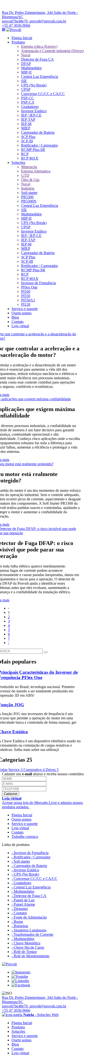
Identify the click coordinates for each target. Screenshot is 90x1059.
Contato (18, 322)
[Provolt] (13, 30)
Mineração (29, 167)
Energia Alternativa (35, 171)
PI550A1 (28, 300)
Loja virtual (20, 326)
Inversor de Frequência (38, 283)
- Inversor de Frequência (30, 853)
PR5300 (27, 197)
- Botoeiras (20, 926)
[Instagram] (21, 972)
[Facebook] (21, 985)
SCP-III (27, 141)
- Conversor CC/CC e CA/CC (34, 879)
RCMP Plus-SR (33, 150)
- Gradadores (21, 883)
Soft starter (29, 193)
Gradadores (30, 107)
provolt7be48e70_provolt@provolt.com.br (34, 21)
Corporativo (34, 770)
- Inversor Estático (25, 870)
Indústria (27, 188)
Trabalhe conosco (25, 836)
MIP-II (26, 72)
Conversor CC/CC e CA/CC (43, 94)
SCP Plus (28, 137)
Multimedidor (31, 68)
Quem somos (21, 313)
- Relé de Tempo (24, 952)
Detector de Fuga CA (37, 59)
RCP (25, 154)
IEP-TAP (28, 120)
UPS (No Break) (34, 85)
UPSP (25, 89)
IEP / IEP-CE (31, 115)
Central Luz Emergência (39, 77)
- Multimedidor (23, 891)
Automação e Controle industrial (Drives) (52, 51)
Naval (25, 55)
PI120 (25, 304)
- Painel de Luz (23, 900)
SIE (24, 81)
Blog (15, 317)
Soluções (18, 162)
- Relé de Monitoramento (30, 956)
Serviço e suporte (25, 309)
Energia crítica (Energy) (39, 46)
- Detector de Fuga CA (29, 896)
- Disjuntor (20, 909)
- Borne (17, 922)
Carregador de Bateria (37, 132)
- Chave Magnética (26, 943)
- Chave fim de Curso (28, 947)
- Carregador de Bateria (29, 866)
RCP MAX (29, 158)
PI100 (25, 291)
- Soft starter (21, 861)
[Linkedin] (20, 981)
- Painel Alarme (23, 904)
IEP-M (26, 124)
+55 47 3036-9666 (16, 25)
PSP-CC (27, 98)
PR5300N (28, 201)
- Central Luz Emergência (31, 887)
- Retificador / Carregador (31, 857)
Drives (52, 770)
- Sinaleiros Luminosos (29, 930)
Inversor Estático (34, 111)
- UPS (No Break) (25, 874)
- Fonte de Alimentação (29, 917)
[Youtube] (20, 976)
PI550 (25, 296)
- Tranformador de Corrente (32, 934)
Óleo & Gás (30, 180)
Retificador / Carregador (39, 145)
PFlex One (29, 287)
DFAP (26, 64)
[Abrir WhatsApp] (78, 1047)
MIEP (25, 128)
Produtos (18, 42)
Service (15, 770)
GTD (25, 175)
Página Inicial (22, 38)
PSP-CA (27, 102)
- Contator (19, 913)
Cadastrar (10, 794)
